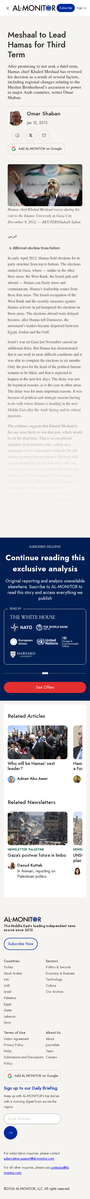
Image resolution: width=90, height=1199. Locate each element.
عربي (13, 236)
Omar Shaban (43, 113)
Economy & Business (60, 973)
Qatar (8, 1010)
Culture (51, 985)
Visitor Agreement (16, 1038)
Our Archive (54, 991)
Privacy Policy (13, 1044)
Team (50, 1051)
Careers (51, 1057)
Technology (54, 979)
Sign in (81, 8)
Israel (7, 991)
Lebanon (10, 1016)
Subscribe (66, 8)
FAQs (8, 1051)
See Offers (45, 687)
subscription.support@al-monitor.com (29, 1158)
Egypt (7, 1004)
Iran (6, 979)
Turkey (8, 967)
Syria (7, 1022)
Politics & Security (58, 967)
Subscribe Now (20, 944)
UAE (7, 985)
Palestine (10, 997)
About (50, 1038)
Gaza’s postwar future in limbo (37, 855)
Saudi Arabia (13, 973)
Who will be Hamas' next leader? (31, 766)
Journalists (52, 1044)
